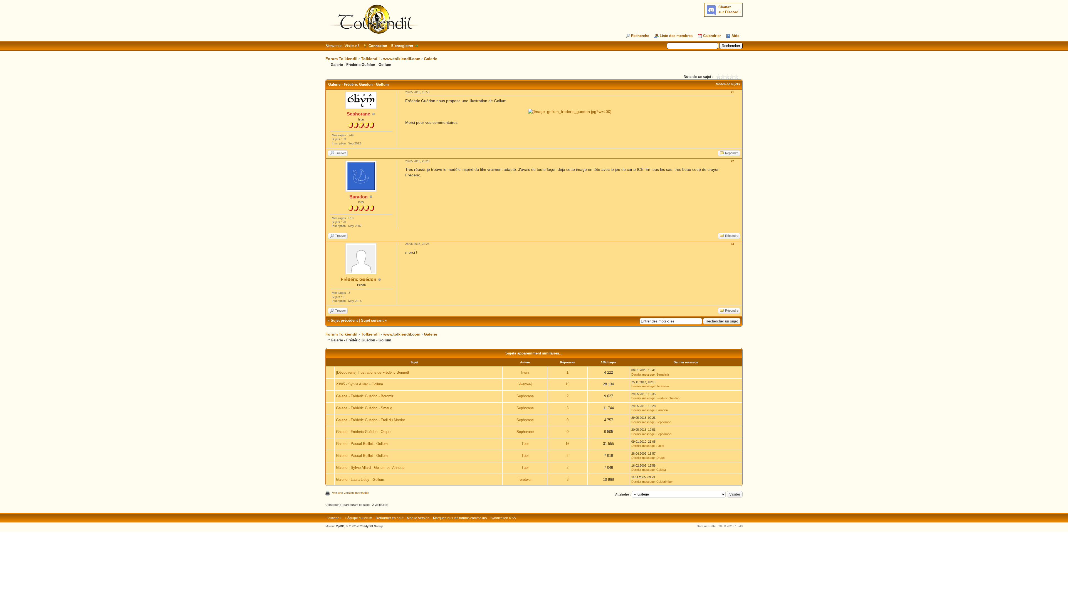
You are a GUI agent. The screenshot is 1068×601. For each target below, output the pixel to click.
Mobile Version (418, 518)
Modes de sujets (728, 84)
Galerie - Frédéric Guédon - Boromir (364, 396)
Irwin (525, 372)
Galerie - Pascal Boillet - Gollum (362, 444)
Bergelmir (662, 374)
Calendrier (712, 36)
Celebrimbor (664, 481)
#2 (732, 161)
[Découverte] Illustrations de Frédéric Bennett (372, 372)
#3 (732, 243)
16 (567, 444)
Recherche (640, 36)
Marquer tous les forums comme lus (460, 518)
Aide (735, 36)
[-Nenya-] (525, 384)
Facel (660, 445)
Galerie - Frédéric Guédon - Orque (363, 432)
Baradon (662, 410)
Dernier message (643, 374)
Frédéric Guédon (358, 279)
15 (567, 384)
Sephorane (525, 396)
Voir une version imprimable (350, 492)
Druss (660, 457)
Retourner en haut (389, 518)
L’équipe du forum (358, 518)
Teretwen (662, 386)
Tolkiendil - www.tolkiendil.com (390, 58)
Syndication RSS (503, 518)
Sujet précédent (344, 320)
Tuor (525, 444)
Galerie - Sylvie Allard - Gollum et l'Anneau (370, 467)
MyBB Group (373, 526)
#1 (732, 92)
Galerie (430, 58)
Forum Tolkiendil (341, 58)
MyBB (340, 526)
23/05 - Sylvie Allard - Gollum (359, 384)
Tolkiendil (334, 518)
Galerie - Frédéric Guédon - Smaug (364, 408)
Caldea (661, 469)
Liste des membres (676, 36)
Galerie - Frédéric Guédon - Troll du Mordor (370, 420)
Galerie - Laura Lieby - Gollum (360, 479)
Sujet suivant (372, 320)
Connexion (378, 46)
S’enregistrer (402, 46)
